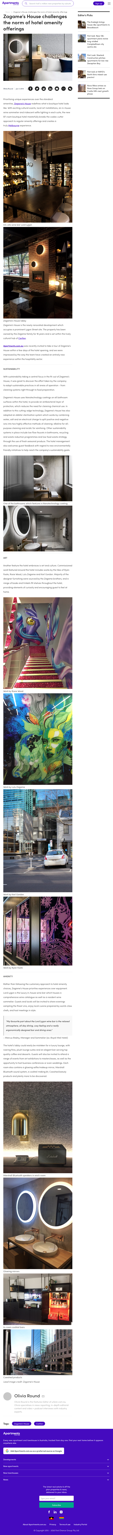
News (8, 12)
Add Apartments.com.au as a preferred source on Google (36, 1451)
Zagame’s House (22, 103)
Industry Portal (80, 1524)
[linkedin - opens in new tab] (55, 1511)
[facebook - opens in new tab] (49, 1511)
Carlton (22, 338)
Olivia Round (27, 1395)
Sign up (98, 3)
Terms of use (64, 1524)
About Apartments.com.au (34, 1524)
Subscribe (56, 1505)
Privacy (52, 1524)
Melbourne (13, 125)
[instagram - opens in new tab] (61, 1511)
